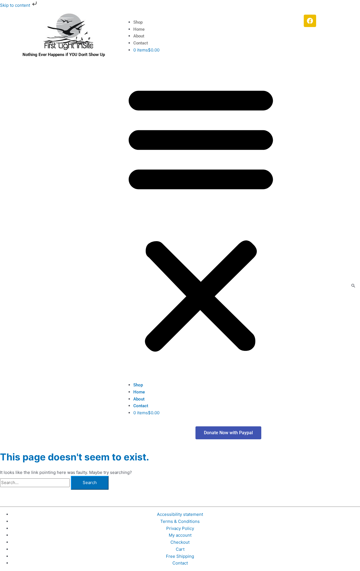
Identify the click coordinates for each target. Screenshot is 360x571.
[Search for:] (35, 482)
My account (180, 535)
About (138, 36)
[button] (201, 218)
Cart (180, 549)
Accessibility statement (180, 514)
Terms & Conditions (180, 521)
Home (139, 29)
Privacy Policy (180, 528)
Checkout (180, 542)
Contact (140, 43)
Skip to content (15, 5)
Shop (138, 22)
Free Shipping (180, 556)
